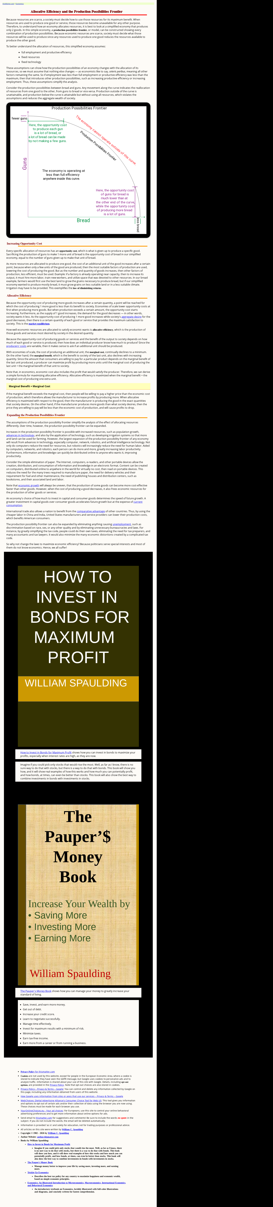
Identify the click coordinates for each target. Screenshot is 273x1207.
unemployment (122, 524)
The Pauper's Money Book (35, 991)
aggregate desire (131, 316)
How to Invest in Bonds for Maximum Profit (46, 752)
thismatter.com (44, 1117)
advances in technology (20, 435)
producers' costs (16, 346)
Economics (20, 4)
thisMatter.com (8, 4)
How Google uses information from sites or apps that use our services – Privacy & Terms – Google (72, 1096)
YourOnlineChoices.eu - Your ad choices (42, 1110)
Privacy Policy (57, 1084)
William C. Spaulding (72, 1129)
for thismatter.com (38, 1071)
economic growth (28, 485)
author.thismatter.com (47, 1137)
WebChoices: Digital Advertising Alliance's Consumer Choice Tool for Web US (61, 1100)
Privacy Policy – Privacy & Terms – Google (42, 1088)
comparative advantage (91, 511)
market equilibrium (39, 323)
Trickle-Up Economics (38, 1172)
